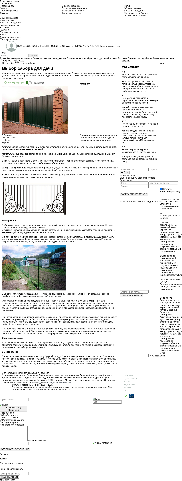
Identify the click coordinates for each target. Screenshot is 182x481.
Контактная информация (24, 380)
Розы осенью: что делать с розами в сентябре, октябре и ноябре (139, 75)
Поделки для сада (32, 378)
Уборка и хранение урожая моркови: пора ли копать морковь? (139, 150)
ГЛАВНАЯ (7, 61)
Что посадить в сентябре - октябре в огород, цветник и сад (140, 125)
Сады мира (32, 375)
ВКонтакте (128, 375)
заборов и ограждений (103, 138)
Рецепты (84, 375)
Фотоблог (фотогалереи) (97, 378)
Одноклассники (130, 378)
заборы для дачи (96, 301)
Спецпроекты (54, 382)
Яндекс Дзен (129, 384)
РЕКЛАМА (18, 61)
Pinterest (127, 381)
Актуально (130, 66)
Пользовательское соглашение (88, 380)
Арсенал (107, 375)
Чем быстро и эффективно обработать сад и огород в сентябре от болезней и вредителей (140, 100)
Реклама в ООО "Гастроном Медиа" (54, 380)
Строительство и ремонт (14, 375)
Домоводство (95, 375)
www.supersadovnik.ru (46, 390)
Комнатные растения (48, 375)
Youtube (127, 388)
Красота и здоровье (69, 375)
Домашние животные (12, 378)
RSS (126, 391)
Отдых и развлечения (52, 378)
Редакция (6, 380)
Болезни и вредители (74, 378)
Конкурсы (66, 382)
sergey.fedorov (28, 63)
